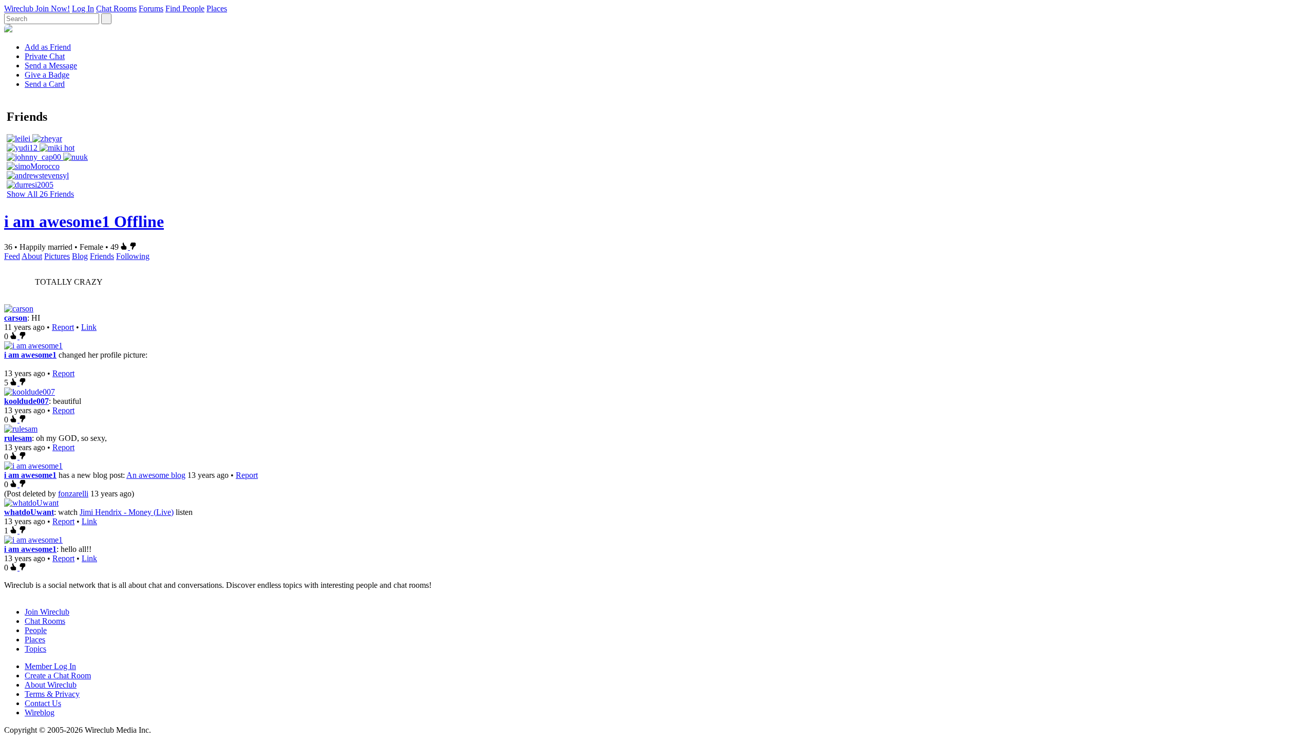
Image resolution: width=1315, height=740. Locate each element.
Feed (12, 256)
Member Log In (50, 666)
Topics (35, 648)
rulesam (18, 438)
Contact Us (43, 703)
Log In (83, 8)
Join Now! (52, 8)
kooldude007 (26, 401)
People (36, 630)
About (32, 256)
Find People (184, 8)
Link (89, 327)
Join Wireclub (47, 611)
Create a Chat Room (58, 675)
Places (216, 8)
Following (132, 256)
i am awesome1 (30, 354)
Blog (80, 256)
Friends (102, 256)
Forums (151, 8)
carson (15, 317)
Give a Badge (47, 74)
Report (63, 327)
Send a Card (45, 84)
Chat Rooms (116, 8)
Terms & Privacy (52, 694)
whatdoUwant (29, 512)
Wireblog (39, 712)
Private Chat (45, 56)
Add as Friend (48, 47)
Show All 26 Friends (40, 194)
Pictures (57, 256)
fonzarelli (73, 493)
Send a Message (51, 65)
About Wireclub (51, 684)
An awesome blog (155, 475)
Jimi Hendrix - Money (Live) (127, 512)
